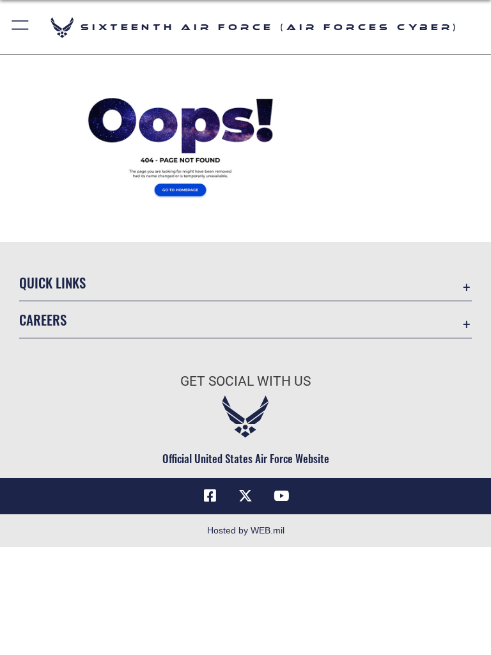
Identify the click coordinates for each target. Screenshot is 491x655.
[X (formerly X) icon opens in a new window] (245, 495)
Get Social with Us (245, 381)
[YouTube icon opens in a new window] (281, 495)
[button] (21, 27)
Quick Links (52, 282)
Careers (42, 319)
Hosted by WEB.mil (245, 530)
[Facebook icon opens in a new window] (209, 495)
